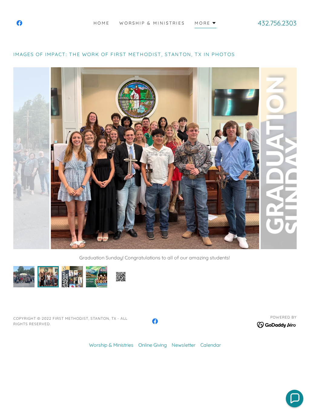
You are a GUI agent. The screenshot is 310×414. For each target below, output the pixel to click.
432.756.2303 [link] (277, 23)
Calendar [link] (210, 345)
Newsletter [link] (184, 345)
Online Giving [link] (152, 345)
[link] (19, 23)
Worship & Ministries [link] (152, 23)
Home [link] (102, 23)
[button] (205, 23)
